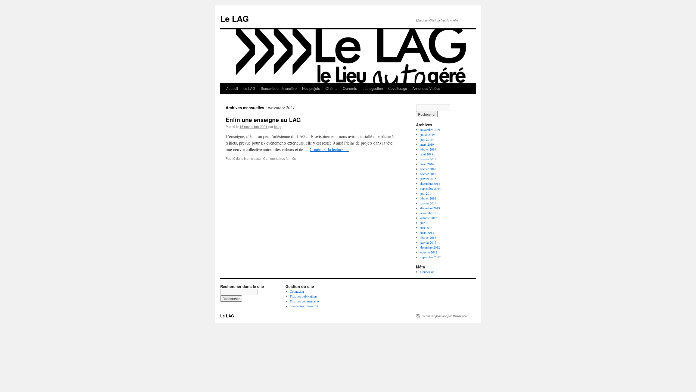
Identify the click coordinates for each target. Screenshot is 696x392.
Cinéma (331, 88)
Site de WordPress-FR (304, 306)
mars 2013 (427, 232)
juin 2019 (426, 139)
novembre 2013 (430, 213)
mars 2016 (427, 164)
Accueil (232, 88)
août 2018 (426, 154)
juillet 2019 (427, 134)
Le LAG (234, 18)
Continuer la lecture (329, 149)
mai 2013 (426, 227)
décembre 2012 (430, 247)
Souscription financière (279, 88)
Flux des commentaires (304, 301)
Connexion (427, 272)
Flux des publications (303, 296)
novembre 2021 (430, 129)
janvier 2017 (428, 159)
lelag (277, 126)
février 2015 (428, 173)
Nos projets (311, 88)
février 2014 (428, 198)
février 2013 (428, 237)
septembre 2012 (430, 257)
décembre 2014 (430, 183)
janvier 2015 (428, 178)
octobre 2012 (428, 252)
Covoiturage (397, 88)
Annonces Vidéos (426, 88)
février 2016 (428, 169)
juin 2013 (426, 222)
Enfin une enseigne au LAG (263, 119)
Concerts (350, 88)
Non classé (252, 158)
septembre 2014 (430, 188)
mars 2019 (427, 144)
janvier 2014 (428, 203)
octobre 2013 (428, 218)
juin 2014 (426, 193)
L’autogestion (372, 88)
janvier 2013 (428, 242)
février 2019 (428, 149)
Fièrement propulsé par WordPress (444, 316)
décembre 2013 (430, 208)
